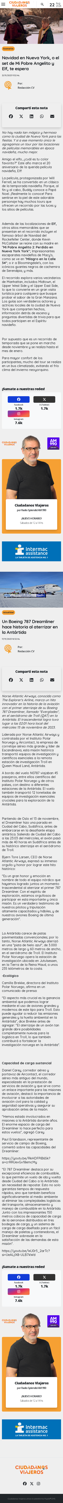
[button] (11, 119)
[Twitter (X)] (44, 399)
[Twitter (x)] (32, 1483)
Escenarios (8, 48)
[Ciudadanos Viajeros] (19, 4)
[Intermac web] (31, 551)
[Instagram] (18, 413)
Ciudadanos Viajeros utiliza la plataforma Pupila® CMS (31, 1498)
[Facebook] (18, 399)
